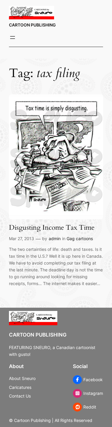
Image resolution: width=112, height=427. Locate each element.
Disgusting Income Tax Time (51, 228)
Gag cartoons (80, 238)
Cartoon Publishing (32, 24)
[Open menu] (12, 37)
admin (55, 238)
